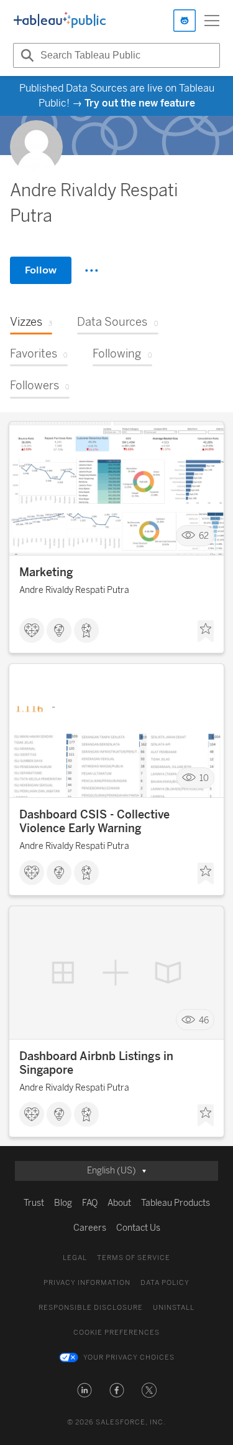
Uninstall (173, 1308)
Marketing (46, 572)
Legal (75, 1258)
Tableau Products (175, 1203)
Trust (34, 1203)
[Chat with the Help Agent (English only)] (184, 20)
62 (204, 536)
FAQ (90, 1203)
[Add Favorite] (206, 631)
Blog (63, 1203)
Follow (41, 270)
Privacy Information (86, 1283)
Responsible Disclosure (91, 1308)
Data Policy (165, 1283)
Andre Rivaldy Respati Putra (74, 590)
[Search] (25, 55)
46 (204, 1020)
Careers (89, 1228)
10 (204, 778)
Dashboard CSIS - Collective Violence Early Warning (94, 821)
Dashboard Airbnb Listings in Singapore (96, 1063)
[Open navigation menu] (212, 20)
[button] (84, 1390)
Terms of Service (133, 1258)
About (119, 1203)
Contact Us (138, 1228)
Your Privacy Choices (129, 1357)
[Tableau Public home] (60, 20)
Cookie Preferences (116, 1333)
